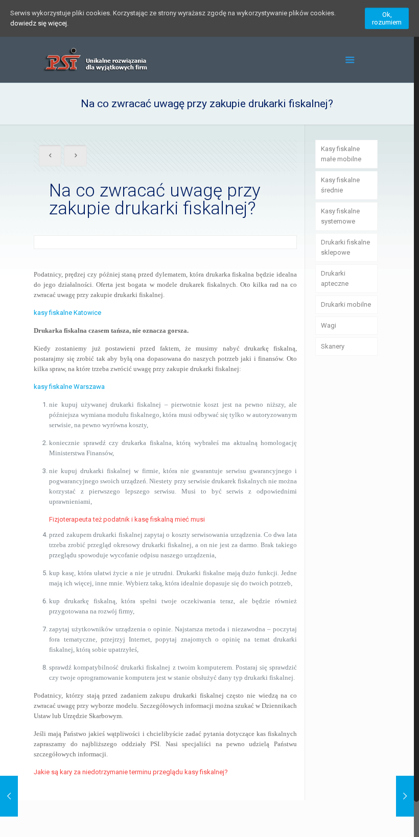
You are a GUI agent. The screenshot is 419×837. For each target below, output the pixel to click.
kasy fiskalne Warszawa (69, 386)
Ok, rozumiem (387, 18)
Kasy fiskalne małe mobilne (341, 154)
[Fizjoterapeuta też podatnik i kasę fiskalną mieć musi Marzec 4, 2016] (405, 796)
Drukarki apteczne (334, 278)
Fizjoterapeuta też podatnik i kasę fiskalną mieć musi (127, 519)
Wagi (328, 325)
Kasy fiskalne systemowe (340, 216)
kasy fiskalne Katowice (67, 312)
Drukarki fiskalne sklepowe (345, 247)
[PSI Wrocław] (94, 60)
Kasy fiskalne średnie (340, 185)
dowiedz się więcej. (39, 23)
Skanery (332, 346)
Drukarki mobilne (346, 304)
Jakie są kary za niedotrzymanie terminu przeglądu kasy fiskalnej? (131, 772)
